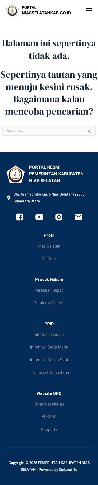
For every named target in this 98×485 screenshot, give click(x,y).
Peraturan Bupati (49, 290)
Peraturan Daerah (49, 303)
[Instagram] (58, 217)
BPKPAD (49, 416)
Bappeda (49, 429)
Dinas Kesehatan (49, 404)
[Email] (78, 217)
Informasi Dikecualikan (49, 372)
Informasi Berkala (49, 334)
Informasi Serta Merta (49, 347)
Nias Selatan (49, 246)
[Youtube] (39, 217)
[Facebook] (19, 217)
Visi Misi (49, 258)
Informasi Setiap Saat (49, 360)
